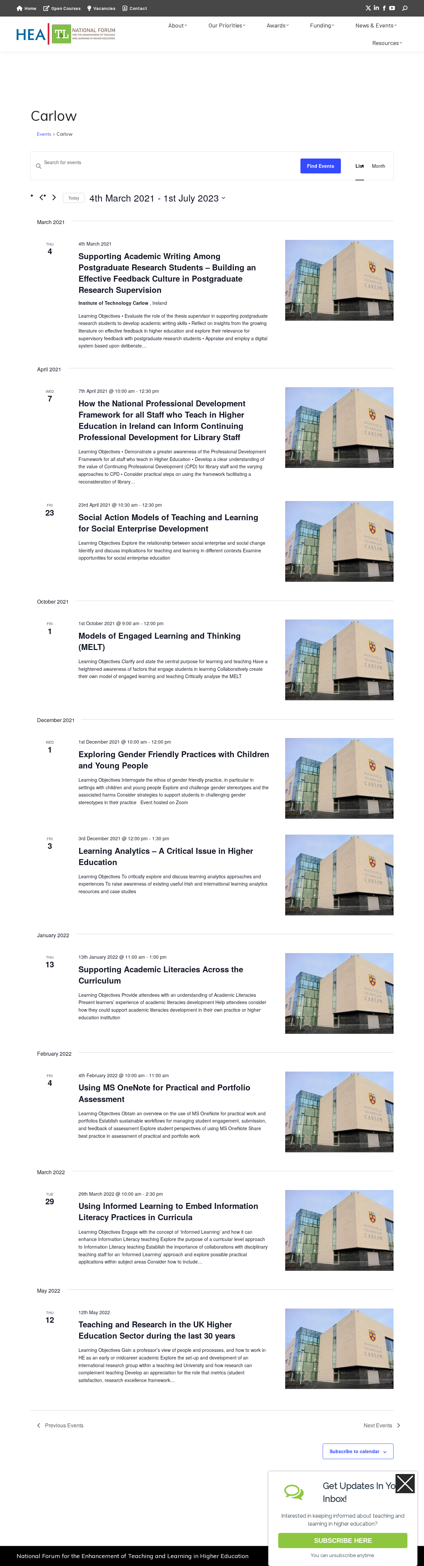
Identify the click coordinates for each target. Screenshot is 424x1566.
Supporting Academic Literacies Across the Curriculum (161, 974)
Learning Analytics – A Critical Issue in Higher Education (166, 856)
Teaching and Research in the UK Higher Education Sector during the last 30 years (157, 1329)
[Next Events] (54, 198)
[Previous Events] (41, 198)
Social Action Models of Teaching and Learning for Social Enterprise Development (168, 522)
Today (73, 198)
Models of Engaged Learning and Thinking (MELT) (160, 641)
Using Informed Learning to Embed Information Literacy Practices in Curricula (168, 1211)
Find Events (320, 165)
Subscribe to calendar (354, 1451)
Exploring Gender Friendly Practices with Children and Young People (174, 759)
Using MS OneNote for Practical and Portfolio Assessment (164, 1093)
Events (44, 134)
